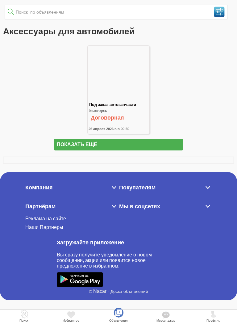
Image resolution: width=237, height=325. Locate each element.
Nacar (99, 291)
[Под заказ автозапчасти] (118, 99)
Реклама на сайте (45, 218)
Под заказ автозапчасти (112, 104)
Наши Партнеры (44, 227)
